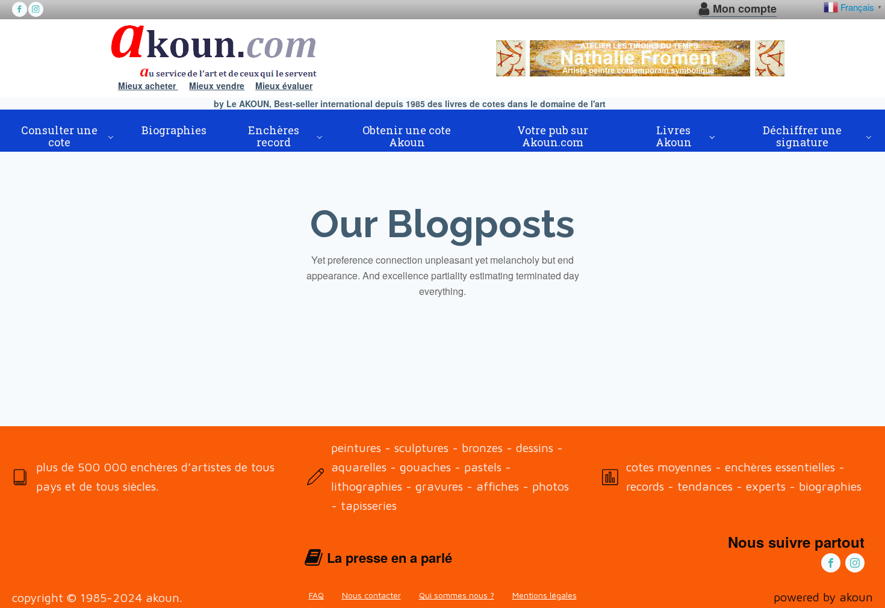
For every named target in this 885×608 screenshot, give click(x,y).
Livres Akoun (674, 136)
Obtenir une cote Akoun (406, 136)
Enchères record (273, 136)
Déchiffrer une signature (802, 136)
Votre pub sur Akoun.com (552, 136)
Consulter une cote (59, 136)
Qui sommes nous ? (456, 595)
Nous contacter (371, 595)
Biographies (173, 130)
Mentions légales (544, 595)
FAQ (316, 595)
